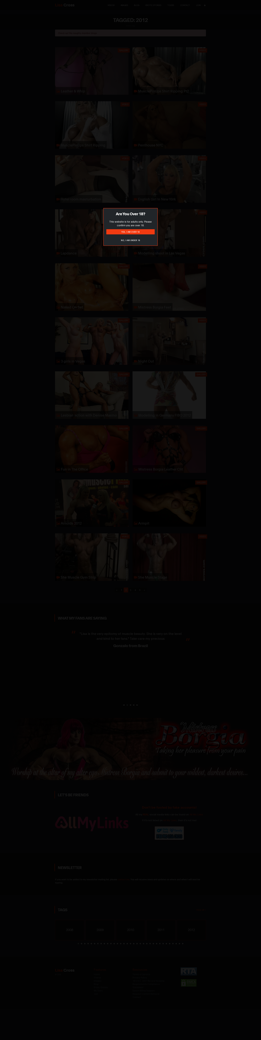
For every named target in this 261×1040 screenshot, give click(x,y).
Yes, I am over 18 (130, 231)
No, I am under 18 (130, 240)
